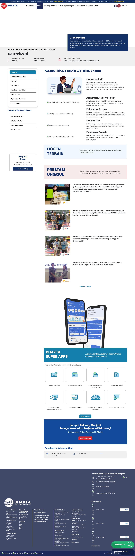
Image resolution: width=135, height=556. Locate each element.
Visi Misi (13, 81)
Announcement (59, 537)
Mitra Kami (75, 531)
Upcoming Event (59, 532)
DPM (20, 524)
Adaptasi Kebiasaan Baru (62, 538)
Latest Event (58, 535)
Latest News (58, 534)
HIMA (20, 527)
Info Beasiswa (15, 130)
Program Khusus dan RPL (10, 530)
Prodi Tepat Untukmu (9, 523)
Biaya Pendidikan (17, 125)
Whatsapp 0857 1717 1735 (105, 493)
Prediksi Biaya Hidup (23, 518)
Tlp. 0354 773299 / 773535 (106, 482)
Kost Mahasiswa (23, 514)
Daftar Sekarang (58, 1)
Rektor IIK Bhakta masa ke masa (62, 520)
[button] (122, 544)
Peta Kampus (9, 536)
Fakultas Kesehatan (40, 512)
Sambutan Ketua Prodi (18, 76)
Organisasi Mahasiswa (18, 99)
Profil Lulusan (15, 103)
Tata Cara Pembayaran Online (11, 517)
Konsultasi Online (11, 520)
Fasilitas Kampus (10, 535)
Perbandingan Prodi (17, 116)
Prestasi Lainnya (85, 286)
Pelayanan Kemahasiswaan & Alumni (79, 524)
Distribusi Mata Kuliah (18, 90)
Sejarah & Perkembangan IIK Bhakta (62, 512)
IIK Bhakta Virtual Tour (11, 539)
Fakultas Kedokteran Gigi (25, 49)
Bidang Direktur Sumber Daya (62, 543)
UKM (20, 529)
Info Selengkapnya (119, 1)
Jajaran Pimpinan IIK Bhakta (60, 524)
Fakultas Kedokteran (40, 521)
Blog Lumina (75, 534)
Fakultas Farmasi (39, 510)
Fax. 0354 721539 (102, 486)
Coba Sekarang (23, 169)
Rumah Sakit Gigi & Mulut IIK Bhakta (79, 521)
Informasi (14, 72)
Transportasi (22, 516)
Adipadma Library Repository (77, 512)
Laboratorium (15, 94)
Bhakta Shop (75, 542)
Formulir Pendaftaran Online (11, 514)
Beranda (11, 49)
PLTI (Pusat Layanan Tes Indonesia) (79, 528)
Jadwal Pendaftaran (11, 519)
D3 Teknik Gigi (41, 49)
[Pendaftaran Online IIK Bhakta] (23, 143)
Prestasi (57, 522)
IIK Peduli (74, 539)
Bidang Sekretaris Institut (62, 545)
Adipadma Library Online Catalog (79, 515)
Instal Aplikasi (85, 416)
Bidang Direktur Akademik (59, 540)
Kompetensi (15, 85)
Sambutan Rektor (60, 514)
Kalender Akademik (77, 537)
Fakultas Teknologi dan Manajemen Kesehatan (41, 518)
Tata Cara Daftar (16, 121)
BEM (20, 526)
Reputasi (57, 517)
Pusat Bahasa (75, 526)
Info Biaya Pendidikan (9, 525)
